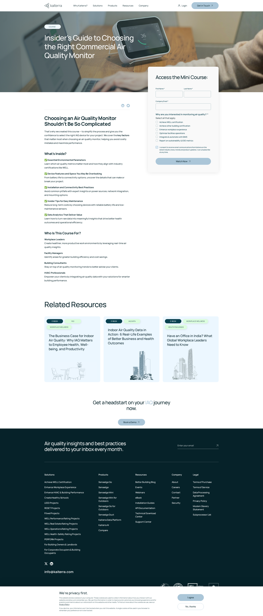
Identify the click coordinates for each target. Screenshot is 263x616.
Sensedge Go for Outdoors (106, 508)
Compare (103, 530)
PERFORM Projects (53, 539)
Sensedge (103, 487)
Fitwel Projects (51, 513)
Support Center (143, 521)
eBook (138, 497)
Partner (175, 497)
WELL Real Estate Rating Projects (61, 523)
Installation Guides (144, 502)
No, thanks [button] (190, 606)
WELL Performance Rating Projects (61, 518)
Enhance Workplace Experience (60, 487)
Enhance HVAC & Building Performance (64, 492)
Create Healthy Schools (56, 497)
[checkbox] (183, 131)
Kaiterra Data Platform (109, 519)
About (175, 482)
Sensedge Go (105, 482)
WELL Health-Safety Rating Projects (62, 534)
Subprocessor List (202, 514)
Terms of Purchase (202, 482)
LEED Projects (51, 502)
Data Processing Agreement (201, 494)
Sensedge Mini (105, 492)
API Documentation (145, 508)
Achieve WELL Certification (58, 482)
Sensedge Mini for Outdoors (107, 499)
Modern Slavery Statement (201, 508)
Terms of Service (201, 487)
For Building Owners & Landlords (60, 544)
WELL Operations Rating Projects (61, 528)
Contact (176, 492)
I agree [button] (190, 597)
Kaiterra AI (103, 525)
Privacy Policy (64, 604)
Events (138, 487)
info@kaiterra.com (58, 572)
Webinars (140, 492)
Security (176, 502)
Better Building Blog (145, 482)
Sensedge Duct (106, 514)
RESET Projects (52, 508)
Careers (176, 487)
